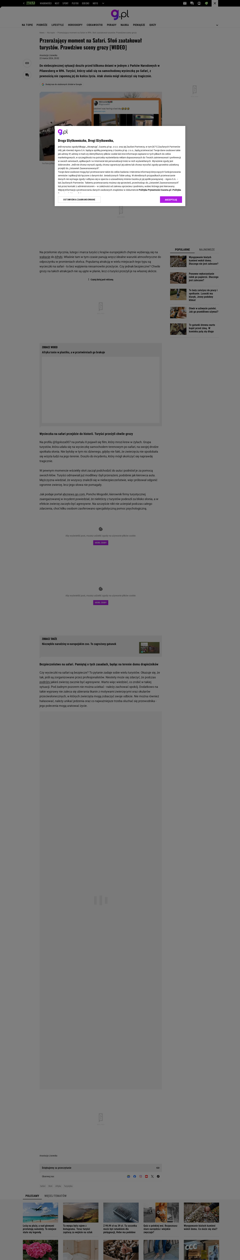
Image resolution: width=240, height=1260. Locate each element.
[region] (120, 166)
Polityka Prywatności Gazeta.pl (155, 190)
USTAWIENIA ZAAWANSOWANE (79, 199)
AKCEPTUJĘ (171, 199)
